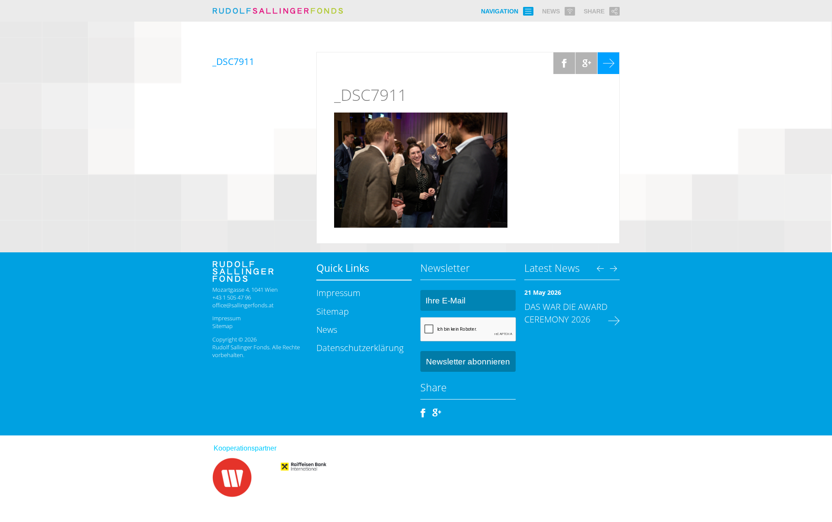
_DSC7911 (370, 95)
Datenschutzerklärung (359, 348)
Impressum (226, 318)
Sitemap (222, 326)
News (326, 329)
